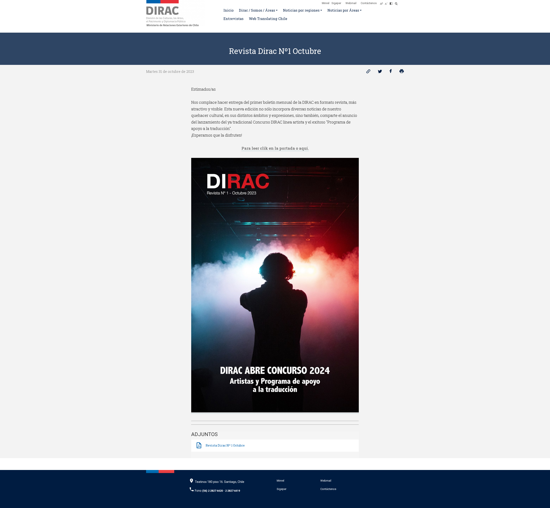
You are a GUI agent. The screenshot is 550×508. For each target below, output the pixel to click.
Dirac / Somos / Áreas (257, 10)
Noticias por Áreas (343, 10)
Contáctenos (369, 3)
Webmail (350, 3)
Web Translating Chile (268, 19)
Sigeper (336, 3)
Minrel (325, 3)
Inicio (228, 10)
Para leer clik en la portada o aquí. (275, 148)
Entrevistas (233, 19)
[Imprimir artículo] (401, 72)
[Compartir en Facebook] (391, 72)
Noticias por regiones (301, 10)
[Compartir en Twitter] (380, 72)
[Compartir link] (368, 72)
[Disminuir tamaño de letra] (387, 2)
